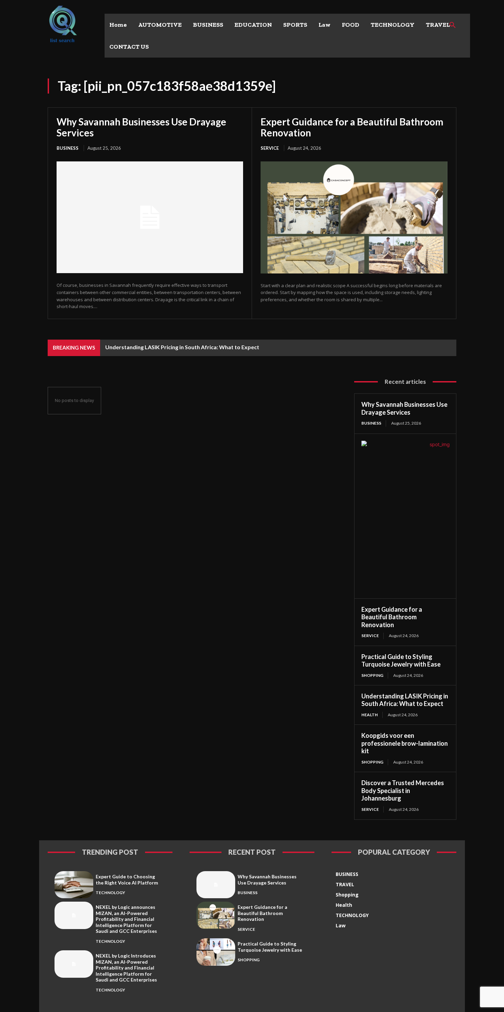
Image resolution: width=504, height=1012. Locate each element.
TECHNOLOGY (110, 892)
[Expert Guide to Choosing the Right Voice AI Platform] (74, 884)
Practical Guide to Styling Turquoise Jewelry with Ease (401, 660)
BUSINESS (68, 148)
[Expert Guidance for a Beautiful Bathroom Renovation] (354, 217)
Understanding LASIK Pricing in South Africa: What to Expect (182, 347)
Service (270, 148)
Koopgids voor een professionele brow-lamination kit (404, 743)
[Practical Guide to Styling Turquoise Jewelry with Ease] (215, 951)
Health (369, 714)
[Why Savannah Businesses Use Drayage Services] (150, 217)
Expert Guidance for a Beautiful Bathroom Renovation (352, 127)
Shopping (372, 675)
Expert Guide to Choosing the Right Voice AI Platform (127, 880)
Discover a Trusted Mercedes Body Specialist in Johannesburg (402, 790)
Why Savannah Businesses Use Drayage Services (141, 127)
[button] (452, 25)
